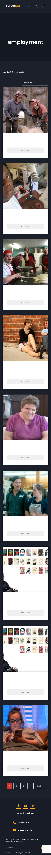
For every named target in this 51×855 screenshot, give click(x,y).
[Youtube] (25, 806)
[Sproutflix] (13, 5)
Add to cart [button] (25, 150)
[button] (29, 6)
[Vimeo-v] (32, 806)
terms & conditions (25, 813)
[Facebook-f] (18, 806)
